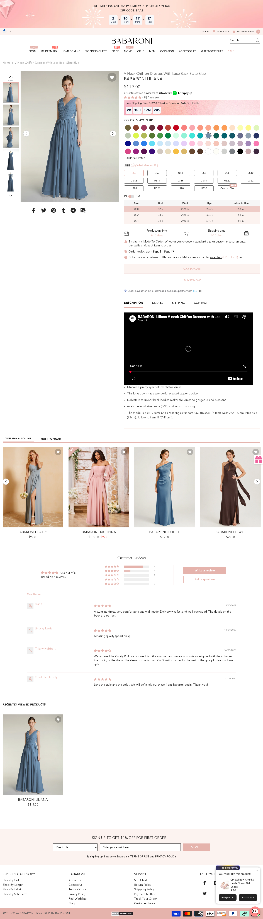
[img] (102, 606)
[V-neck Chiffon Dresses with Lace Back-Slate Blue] (33, 754)
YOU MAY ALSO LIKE (18, 438)
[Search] (245, 41)
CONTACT (201, 303)
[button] (26, 133)
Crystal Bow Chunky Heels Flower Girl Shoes (242, 883)
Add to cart (192, 269)
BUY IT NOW (192, 280)
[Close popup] (257, 871)
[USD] (7, 31)
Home (7, 63)
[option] (70, 136)
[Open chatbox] (255, 911)
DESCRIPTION (133, 303)
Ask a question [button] (205, 579)
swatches (216, 257)
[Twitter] (43, 210)
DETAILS (157, 303)
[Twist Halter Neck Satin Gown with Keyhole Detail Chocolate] (230, 487)
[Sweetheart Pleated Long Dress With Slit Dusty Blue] (33, 487)
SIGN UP (196, 847)
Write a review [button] (205, 571)
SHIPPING (178, 303)
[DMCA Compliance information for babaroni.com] (122, 913)
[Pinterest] (53, 210)
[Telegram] (73, 210)
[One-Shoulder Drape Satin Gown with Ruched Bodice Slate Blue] (164, 487)
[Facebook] (33, 210)
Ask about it (248, 897)
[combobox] (242, 40)
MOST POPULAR (51, 439)
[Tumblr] (63, 210)
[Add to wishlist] (112, 77)
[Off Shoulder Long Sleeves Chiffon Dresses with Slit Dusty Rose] (99, 487)
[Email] (83, 210)
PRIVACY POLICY (165, 856)
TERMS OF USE (140, 856)
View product (227, 897)
